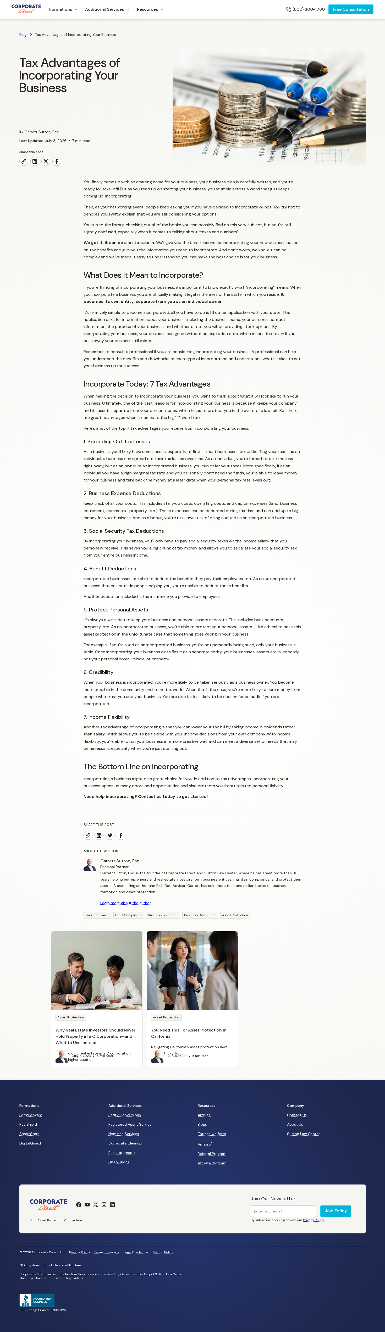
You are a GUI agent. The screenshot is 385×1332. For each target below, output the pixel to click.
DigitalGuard (30, 1143)
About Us (295, 1124)
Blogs (202, 1124)
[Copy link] (23, 161)
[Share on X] (45, 161)
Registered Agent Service (130, 1124)
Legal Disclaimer (136, 1252)
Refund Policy (163, 1252)
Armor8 (205, 1144)
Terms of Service (106, 1252)
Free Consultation (351, 9)
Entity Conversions (124, 1115)
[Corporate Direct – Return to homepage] (26, 9)
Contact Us (297, 1115)
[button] (63, 9)
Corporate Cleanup (125, 1143)
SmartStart (29, 1133)
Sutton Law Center (303, 1133)
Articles (204, 1115)
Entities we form (212, 1133)
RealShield (28, 1124)
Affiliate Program (212, 1163)
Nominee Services (123, 1133)
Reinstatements (122, 1152)
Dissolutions (118, 1162)
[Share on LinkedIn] (34, 161)
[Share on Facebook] (56, 161)
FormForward (30, 1115)
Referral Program (212, 1153)
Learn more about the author (125, 902)
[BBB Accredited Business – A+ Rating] (38, 1305)
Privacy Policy (79, 1252)
